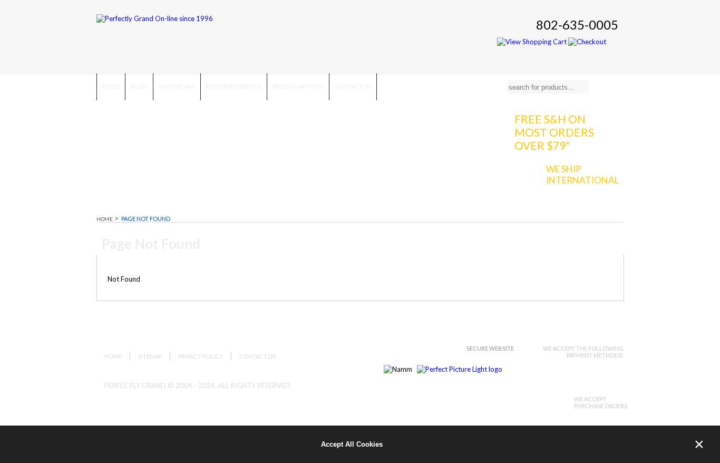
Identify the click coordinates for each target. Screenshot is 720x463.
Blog (139, 86)
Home (111, 86)
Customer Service (233, 86)
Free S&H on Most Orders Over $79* (554, 132)
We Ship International (582, 174)
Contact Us (353, 86)
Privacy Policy (200, 356)
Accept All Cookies (352, 444)
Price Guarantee (298, 86)
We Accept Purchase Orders (600, 402)
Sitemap (150, 356)
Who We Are (177, 86)
